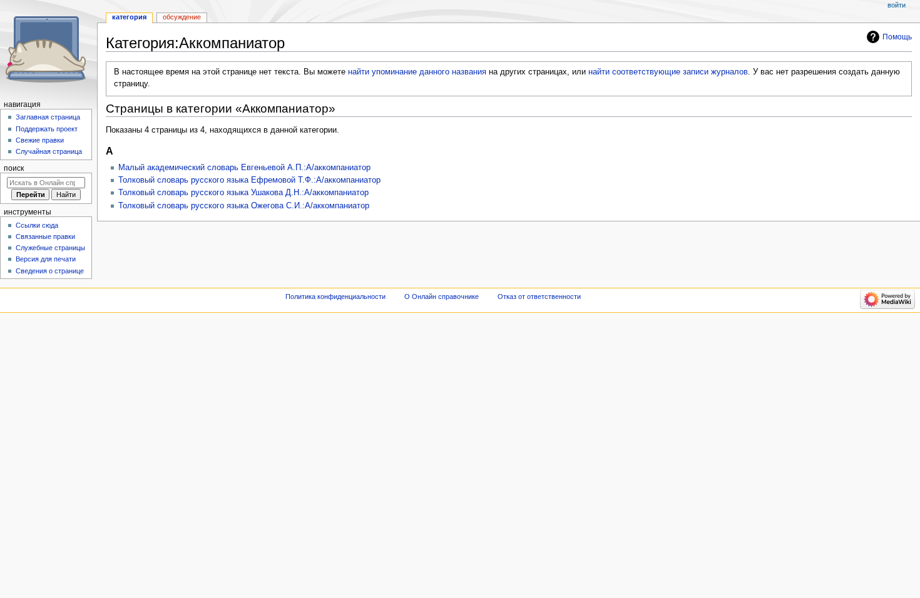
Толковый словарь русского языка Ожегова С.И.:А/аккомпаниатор (243, 205)
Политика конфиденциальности (335, 296)
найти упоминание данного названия (417, 72)
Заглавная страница (48, 117)
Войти (896, 5)
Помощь (897, 37)
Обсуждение (182, 17)
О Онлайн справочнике (441, 296)
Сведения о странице (50, 271)
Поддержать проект (47, 129)
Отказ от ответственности (539, 296)
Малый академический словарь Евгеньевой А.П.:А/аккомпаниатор (244, 167)
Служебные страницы (50, 247)
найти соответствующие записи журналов (668, 72)
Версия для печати (46, 259)
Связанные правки (45, 236)
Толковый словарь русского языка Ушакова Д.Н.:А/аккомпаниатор (243, 192)
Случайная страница (49, 151)
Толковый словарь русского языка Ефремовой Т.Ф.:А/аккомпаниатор (249, 180)
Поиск (14, 168)
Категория (129, 17)
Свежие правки (40, 140)
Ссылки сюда (37, 225)
